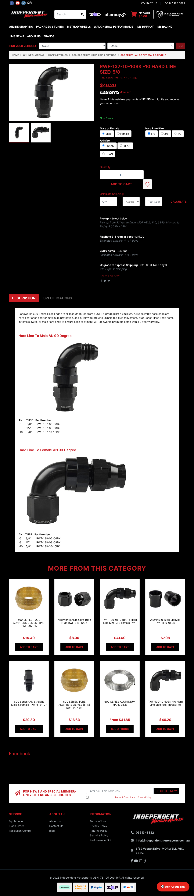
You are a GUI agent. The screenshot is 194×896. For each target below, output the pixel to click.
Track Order (16, 826)
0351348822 (145, 832)
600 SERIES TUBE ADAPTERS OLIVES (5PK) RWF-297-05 (29, 623)
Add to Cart (121, 184)
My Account (16, 821)
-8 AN (126, 145)
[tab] (24, 298)
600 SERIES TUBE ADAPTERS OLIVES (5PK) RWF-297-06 (74, 705)
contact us (149, 3)
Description (23, 298)
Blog (52, 830)
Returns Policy (98, 830)
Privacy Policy (144, 797)
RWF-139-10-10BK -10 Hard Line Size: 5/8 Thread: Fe (165, 703)
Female (124, 133)
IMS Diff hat (145, 26)
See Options (120, 728)
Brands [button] (49, 36)
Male (108, 133)
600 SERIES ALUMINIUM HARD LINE (119, 703)
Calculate (178, 201)
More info (125, 92)
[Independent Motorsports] (29, 14)
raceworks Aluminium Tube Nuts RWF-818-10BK (74, 621)
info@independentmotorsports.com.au (163, 840)
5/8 (152, 133)
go (180, 45)
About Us (34, 36)
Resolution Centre (20, 830)
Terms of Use (98, 821)
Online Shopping (21, 26)
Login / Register (174, 3)
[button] (147, 184)
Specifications (57, 298)
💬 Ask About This (173, 886)
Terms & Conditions (125, 797)
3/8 (166, 133)
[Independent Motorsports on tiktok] (29, 3)
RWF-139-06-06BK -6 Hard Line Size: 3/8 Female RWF (119, 621)
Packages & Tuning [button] (50, 26)
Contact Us (56, 826)
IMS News (17, 36)
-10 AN (109, 145)
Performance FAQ (101, 840)
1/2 (179, 133)
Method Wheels (79, 26)
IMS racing (165, 26)
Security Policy (99, 835)
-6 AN (109, 154)
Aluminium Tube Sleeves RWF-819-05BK (165, 621)
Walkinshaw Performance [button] (114, 26)
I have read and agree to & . (120, 797)
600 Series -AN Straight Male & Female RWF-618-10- (29, 703)
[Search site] (82, 14)
